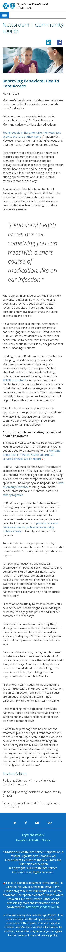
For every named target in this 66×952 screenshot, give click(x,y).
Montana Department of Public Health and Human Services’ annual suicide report (31, 455)
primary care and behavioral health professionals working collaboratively (30, 527)
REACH (14, 380)
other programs (13, 495)
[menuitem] (4, 15)
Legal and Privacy (33, 835)
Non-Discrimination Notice (33, 840)
